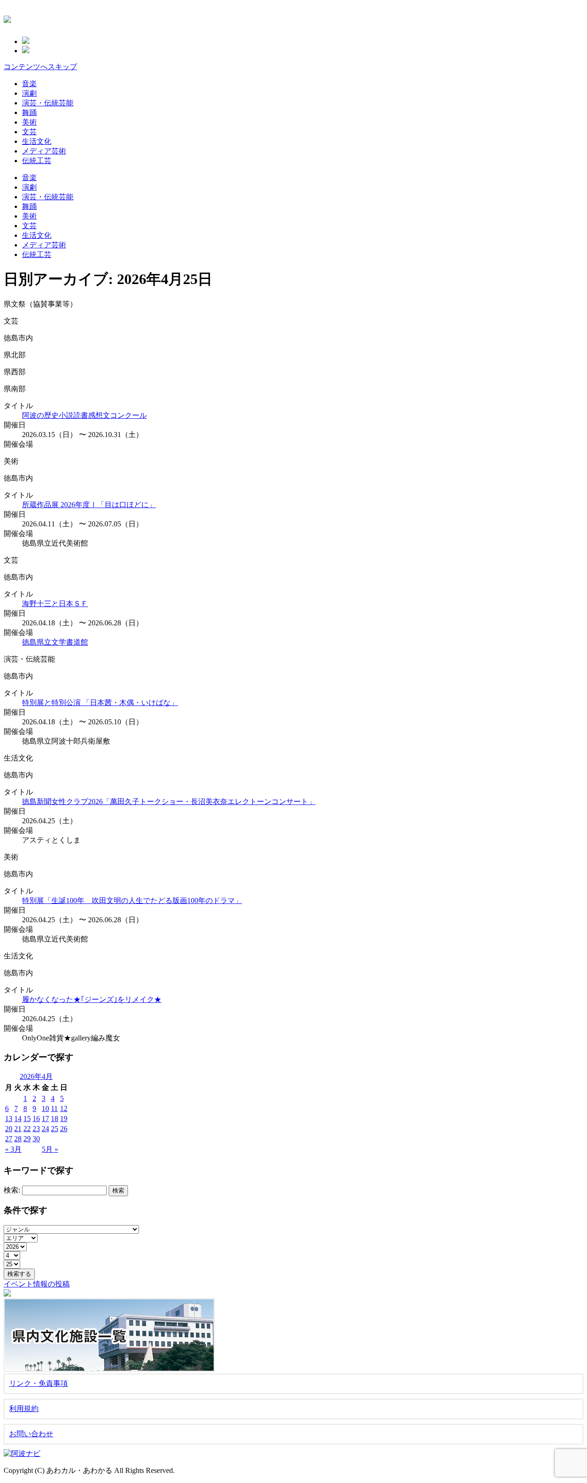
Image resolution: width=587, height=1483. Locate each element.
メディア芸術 (44, 151)
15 (27, 1118)
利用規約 (24, 1408)
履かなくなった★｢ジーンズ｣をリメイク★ (91, 999)
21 (18, 1129)
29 (27, 1139)
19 (63, 1118)
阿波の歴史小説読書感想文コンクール (84, 415)
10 (45, 1108)
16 (36, 1118)
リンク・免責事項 (38, 1383)
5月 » (50, 1149)
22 (27, 1129)
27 (8, 1139)
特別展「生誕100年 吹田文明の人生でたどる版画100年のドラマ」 (132, 900)
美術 (29, 122)
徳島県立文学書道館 (55, 642)
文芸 (29, 132)
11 (54, 1108)
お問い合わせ (31, 1434)
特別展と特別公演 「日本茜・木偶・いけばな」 (100, 702)
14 (18, 1118)
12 (63, 1108)
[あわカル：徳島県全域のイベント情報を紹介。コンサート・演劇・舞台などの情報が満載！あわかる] (7, 18)
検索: (12, 1190)
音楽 (29, 84)
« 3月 (13, 1149)
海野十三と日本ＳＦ (55, 603)
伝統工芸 (36, 160)
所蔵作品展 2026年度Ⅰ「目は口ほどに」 (89, 505)
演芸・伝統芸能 (47, 103)
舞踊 (29, 112)
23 (36, 1129)
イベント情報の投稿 (37, 1284)
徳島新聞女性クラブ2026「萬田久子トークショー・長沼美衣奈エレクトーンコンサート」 (169, 801)
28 (18, 1139)
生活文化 (36, 141)
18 (54, 1118)
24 (45, 1129)
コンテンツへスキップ (40, 67)
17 (45, 1118)
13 (8, 1118)
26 (63, 1129)
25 (54, 1129)
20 (8, 1129)
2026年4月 (36, 1076)
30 (36, 1139)
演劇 (29, 93)
